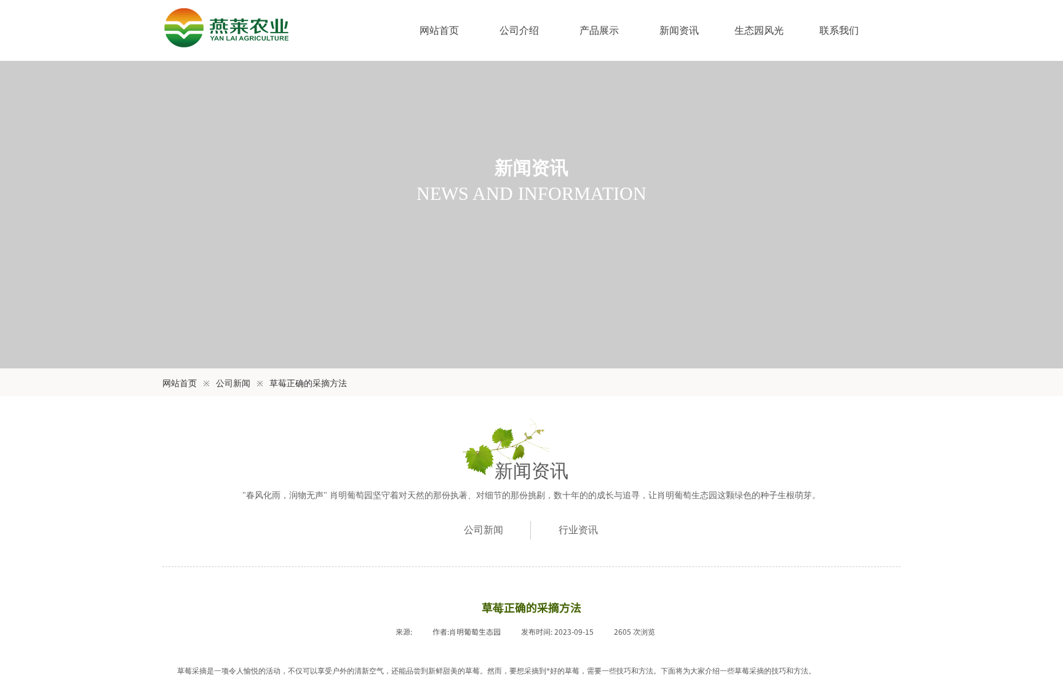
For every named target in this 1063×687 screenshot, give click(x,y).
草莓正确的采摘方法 (308, 383)
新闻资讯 (679, 30)
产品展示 (599, 30)
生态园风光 (759, 30)
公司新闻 (233, 383)
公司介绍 (519, 30)
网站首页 (439, 30)
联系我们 (839, 30)
